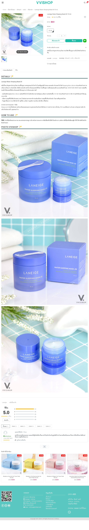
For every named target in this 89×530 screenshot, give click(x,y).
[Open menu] (2, 2)
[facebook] (2, 505)
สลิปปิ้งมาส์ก (12, 402)
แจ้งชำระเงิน (49, 506)
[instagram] (5, 505)
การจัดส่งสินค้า (49, 504)
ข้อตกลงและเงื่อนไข (51, 502)
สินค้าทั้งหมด (11, 9)
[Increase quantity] (65, 35)
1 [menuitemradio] (44, 446)
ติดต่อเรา (48, 499)
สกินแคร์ (19, 9)
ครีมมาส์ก (30, 9)
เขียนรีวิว (6, 420)
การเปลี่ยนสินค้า (50, 500)
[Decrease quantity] (58, 35)
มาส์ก (24, 9)
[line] (9, 505)
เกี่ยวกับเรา (48, 497)
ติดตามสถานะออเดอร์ (51, 508)
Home (4, 9)
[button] (84, 2)
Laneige (54, 58)
